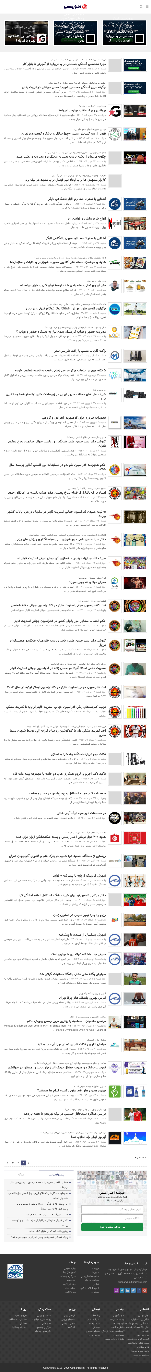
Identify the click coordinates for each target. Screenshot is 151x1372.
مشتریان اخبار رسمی (90, 1276)
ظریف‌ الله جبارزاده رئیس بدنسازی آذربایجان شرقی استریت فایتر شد (61, 558)
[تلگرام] (122, 1290)
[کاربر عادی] (115, 180)
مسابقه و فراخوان (19, 1327)
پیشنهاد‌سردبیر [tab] (56, 1175)
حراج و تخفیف (20, 1315)
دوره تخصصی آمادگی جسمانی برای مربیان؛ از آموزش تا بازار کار (119, 36)
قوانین (96, 1284)
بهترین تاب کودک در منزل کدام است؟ (48, 1231)
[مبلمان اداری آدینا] (115, 1045)
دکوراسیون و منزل (43, 1331)
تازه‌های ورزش (70, 1315)
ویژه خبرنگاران (69, 1284)
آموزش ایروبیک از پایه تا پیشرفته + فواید (79, 875)
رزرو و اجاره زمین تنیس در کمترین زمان (79, 915)
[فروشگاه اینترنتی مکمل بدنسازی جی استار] (41, 38)
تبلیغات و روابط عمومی (114, 1339)
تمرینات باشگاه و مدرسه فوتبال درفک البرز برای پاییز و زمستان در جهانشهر (56, 1067)
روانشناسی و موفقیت (41, 1319)
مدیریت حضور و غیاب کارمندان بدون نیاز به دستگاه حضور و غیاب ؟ (61, 331)
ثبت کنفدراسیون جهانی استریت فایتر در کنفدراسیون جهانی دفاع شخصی (58, 605)
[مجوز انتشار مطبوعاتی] (15, 1272)
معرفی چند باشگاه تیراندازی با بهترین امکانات (76, 954)
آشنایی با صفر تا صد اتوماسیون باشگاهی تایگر (76, 238)
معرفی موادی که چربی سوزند (87, 582)
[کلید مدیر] (115, 900)
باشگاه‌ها (72, 1327)
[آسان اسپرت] (115, 880)
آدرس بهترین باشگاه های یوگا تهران (82, 998)
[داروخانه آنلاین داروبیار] (115, 583)
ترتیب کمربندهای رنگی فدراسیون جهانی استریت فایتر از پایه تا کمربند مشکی (56, 707)
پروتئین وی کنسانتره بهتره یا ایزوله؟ (21, 38)
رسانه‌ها (96, 1315)
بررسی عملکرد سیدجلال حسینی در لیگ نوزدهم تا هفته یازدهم (65, 1113)
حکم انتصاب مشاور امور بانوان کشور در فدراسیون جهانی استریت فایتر (60, 621)
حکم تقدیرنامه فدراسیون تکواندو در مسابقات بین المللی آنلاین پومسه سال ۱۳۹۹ (57, 467)
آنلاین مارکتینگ (69, 1272)
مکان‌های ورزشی (68, 1319)
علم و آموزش (118, 1315)
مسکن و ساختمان (141, 1355)
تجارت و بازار (143, 1315)
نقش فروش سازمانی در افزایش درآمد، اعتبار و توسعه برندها (40, 1223)
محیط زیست (118, 1335)
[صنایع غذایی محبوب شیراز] (115, 263)
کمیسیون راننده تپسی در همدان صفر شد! (46, 1215)
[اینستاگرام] (116, 1290)
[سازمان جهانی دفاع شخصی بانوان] (115, 442)
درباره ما (95, 1268)
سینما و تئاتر (94, 1323)
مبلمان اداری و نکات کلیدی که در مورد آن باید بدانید (71, 1044)
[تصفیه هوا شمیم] (115, 861)
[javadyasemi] (115, 1022)
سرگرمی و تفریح (43, 1327)
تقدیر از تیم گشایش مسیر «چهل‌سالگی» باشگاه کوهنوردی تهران (63, 133)
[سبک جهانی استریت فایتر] (115, 517)
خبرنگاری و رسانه (68, 1276)
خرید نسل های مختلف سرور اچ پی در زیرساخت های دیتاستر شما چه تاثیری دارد (56, 396)
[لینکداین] (127, 1290)
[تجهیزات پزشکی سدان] (115, 1091)
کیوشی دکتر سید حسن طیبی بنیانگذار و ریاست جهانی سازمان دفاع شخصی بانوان (56, 444)
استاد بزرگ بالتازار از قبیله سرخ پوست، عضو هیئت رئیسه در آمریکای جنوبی (56, 492)
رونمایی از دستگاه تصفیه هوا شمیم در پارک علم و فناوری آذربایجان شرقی (57, 856)
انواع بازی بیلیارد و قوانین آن (87, 218)
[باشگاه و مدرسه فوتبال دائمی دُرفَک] (115, 1068)
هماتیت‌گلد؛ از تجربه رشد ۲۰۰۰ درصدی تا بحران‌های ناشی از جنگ (38, 1185)
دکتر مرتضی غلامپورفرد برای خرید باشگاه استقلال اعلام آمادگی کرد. (62, 895)
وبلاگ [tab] (21, 1175)
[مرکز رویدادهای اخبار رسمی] (115, 838)
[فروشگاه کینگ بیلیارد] (115, 223)
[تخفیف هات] (115, 920)
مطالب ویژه (70, 1288)
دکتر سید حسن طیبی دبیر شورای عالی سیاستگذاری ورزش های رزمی (61, 539)
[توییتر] (133, 1290)
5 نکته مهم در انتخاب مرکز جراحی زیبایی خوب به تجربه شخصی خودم (60, 370)
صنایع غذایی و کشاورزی (138, 1343)
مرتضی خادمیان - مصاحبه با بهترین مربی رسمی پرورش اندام (66, 1021)
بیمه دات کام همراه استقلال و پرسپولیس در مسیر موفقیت (67, 793)
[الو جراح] (115, 375)
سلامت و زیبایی (44, 1315)
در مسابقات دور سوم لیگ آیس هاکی (81, 813)
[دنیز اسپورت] (115, 759)
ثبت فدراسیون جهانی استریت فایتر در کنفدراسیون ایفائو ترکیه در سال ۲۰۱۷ (56, 687)
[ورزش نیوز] (115, 1114)
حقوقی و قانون (117, 1327)
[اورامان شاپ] (115, 422)
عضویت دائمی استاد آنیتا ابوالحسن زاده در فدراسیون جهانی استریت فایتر (58, 668)
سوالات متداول (92, 1280)
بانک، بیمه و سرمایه (140, 1351)
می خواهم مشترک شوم (112, 1227)
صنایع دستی (94, 1335)
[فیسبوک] (139, 1290)
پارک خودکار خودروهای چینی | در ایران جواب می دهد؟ (39, 1237)
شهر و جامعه (118, 1323)
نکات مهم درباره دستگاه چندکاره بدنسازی (78, 754)
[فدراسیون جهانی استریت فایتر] (115, 493)
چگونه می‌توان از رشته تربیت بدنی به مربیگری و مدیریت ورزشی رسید (61, 156)
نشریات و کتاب (93, 1319)
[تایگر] (115, 204)
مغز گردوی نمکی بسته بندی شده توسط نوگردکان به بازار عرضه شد (62, 285)
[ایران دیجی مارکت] (115, 309)
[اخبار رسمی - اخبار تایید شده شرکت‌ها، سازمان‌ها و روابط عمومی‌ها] (75, 7)
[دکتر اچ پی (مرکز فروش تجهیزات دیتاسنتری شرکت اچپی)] (115, 395)
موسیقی (96, 1327)
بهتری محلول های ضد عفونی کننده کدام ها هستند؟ (71, 1090)
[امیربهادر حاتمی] (115, 286)
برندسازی (71, 1280)
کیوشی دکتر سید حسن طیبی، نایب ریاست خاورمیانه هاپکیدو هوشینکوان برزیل (58, 643)
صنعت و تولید (143, 1335)
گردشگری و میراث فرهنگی (112, 1331)
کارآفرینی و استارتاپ (140, 1319)
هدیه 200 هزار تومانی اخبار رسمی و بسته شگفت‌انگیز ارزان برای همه (61, 837)
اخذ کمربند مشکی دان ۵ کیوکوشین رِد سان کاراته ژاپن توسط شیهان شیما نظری (58, 733)
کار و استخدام (143, 1347)
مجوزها (95, 1272)
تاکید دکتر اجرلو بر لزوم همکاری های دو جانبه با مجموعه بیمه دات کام (59, 773)
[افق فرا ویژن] (115, 332)
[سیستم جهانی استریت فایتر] (115, 470)
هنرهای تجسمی (93, 1331)
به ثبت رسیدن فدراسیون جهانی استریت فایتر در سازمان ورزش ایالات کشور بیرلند (56, 514)
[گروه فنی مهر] (115, 356)
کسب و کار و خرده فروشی (138, 1339)
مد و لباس (46, 1323)
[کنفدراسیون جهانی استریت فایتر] (115, 606)
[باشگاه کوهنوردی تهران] (115, 134)
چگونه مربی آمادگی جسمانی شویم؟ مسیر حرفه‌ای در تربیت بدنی (70, 34)
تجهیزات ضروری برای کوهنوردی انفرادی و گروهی (74, 417)
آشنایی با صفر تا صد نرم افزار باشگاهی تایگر (77, 199)
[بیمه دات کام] (115, 779)
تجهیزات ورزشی (69, 1323)
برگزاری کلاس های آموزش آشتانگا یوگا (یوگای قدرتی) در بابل (66, 308)
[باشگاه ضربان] (139, 38)
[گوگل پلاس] (144, 1290)
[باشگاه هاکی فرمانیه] (115, 818)
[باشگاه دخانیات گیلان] (115, 979)
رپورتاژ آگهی (70, 1292)
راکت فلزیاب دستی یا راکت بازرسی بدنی (80, 351)
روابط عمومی (70, 1268)
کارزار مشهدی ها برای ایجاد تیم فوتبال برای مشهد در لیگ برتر (65, 180)
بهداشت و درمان (117, 1319)
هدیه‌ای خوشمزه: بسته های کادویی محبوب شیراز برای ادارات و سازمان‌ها (58, 262)
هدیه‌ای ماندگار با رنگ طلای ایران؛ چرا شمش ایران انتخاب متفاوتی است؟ (38, 1195)
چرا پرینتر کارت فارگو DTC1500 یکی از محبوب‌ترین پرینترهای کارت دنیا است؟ (42, 1206)
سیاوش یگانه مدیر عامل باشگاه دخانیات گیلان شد (73, 974)
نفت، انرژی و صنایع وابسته (137, 1323)
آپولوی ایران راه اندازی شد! (88, 1137)
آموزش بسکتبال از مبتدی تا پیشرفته (82, 934)
